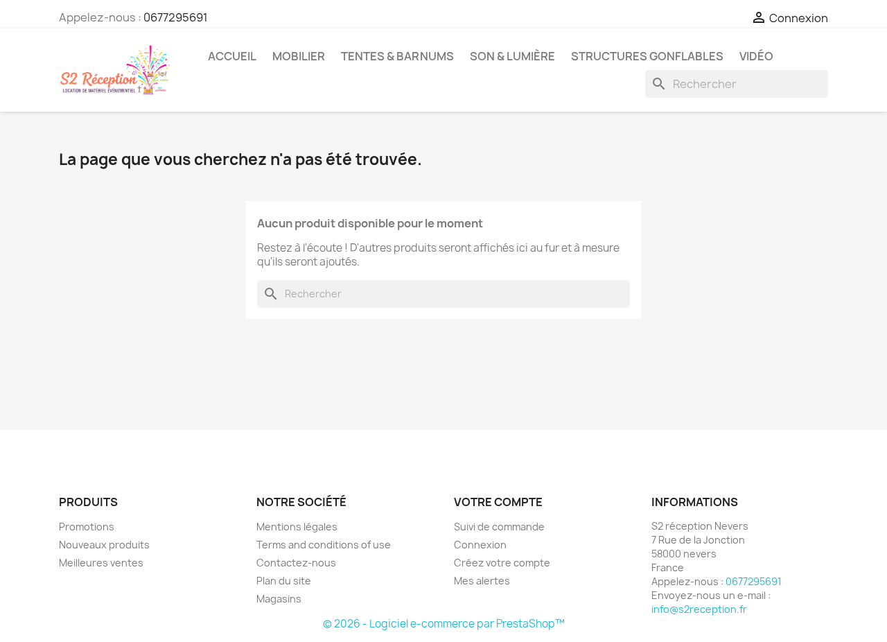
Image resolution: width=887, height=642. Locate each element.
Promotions (86, 526)
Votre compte (498, 502)
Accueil (232, 56)
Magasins (278, 598)
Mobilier (298, 56)
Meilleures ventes (101, 562)
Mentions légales (296, 526)
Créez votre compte (502, 562)
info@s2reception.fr (699, 609)
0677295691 (175, 17)
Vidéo (756, 56)
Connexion (480, 544)
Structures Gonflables (647, 56)
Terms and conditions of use (323, 544)
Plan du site (283, 580)
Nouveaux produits (104, 544)
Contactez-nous (296, 562)
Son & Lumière (512, 56)
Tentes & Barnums (397, 56)
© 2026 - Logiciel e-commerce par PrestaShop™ (444, 623)
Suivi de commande (499, 526)
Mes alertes (482, 580)
